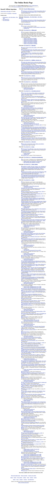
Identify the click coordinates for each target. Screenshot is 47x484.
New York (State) (6, 20)
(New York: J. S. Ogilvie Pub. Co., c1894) (33, 291)
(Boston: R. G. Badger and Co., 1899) (33, 274)
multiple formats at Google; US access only (31, 319)
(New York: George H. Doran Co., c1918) (34, 56)
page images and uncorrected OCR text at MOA (32, 250)
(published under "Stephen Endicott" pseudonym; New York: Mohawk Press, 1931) (33, 202)
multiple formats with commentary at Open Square (33, 161)
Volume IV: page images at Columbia (30, 41)
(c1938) (28, 386)
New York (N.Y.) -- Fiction (29, 179)
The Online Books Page (23, 2)
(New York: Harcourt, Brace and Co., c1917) (32, 344)
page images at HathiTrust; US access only (31, 123)
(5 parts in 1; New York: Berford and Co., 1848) (33, 265)
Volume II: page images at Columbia (30, 39)
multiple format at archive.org (29, 245)
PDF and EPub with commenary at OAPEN (32, 162)
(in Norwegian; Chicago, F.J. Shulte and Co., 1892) (33, 220)
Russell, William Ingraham (29, 8)
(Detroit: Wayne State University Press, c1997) (33, 175)
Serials (35, 477)
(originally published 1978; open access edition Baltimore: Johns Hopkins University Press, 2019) (33, 167)
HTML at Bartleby (27, 153)
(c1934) (27, 437)
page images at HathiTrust (28, 89)
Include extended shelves (33, 5)
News (17, 479)
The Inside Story (31, 479)
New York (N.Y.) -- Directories (30, 141)
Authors (24, 477)
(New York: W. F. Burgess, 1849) (32, 124)
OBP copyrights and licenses (23, 482)
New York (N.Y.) (6, 19)
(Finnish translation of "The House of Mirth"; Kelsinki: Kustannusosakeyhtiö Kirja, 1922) (32, 278)
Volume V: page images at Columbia (30, 42)
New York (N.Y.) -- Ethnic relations (31, 164)
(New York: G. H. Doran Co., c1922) (33, 342)
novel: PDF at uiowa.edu (28, 187)
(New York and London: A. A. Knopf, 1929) (32, 439)
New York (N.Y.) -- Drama (29, 146)
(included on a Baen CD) (31, 422)
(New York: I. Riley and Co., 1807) (33, 128)
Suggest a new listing (32, 475)
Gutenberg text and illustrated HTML (30, 359)
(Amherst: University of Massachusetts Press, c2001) (33, 172)
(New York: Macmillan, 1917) (30, 340)
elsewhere (14, 13)
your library (9, 13)
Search (15, 477)
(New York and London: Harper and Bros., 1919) (33, 365)
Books (14, 479)
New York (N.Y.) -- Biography (30, 45)
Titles (28, 477)
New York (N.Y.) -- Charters (29, 75)
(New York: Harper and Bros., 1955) (34, 311)
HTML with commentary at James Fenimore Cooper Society (35, 27)
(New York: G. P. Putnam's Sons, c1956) (33, 191)
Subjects (31, 477)
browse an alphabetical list (18, 6)
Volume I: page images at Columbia (30, 38)
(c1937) (27, 298)
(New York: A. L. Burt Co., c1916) (33, 354)
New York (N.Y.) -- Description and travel (32, 90)
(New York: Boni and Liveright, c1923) (33, 412)
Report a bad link (24, 475)
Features (21, 479)
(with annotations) (34, 208)
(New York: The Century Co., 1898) (33, 352)
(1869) (30, 133)
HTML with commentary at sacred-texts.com (32, 224)
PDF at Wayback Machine (28, 431)
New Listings (19, 477)
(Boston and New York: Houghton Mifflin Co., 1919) (33, 234)
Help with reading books (15, 475)
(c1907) (29, 420)
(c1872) (32, 108)
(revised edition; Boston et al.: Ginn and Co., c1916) (33, 138)
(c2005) (29, 47)
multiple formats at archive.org (29, 105)
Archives (25, 479)
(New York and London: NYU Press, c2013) (33, 63)
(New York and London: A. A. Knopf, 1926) (32, 443)
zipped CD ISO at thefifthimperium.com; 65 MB (32, 286)
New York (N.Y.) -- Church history (31, 81)
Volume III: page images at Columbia (30, 40)
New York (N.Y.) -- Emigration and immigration (33, 157)
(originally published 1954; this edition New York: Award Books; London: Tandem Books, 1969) (32, 199)
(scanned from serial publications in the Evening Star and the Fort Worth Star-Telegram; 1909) (33, 262)
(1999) (26, 135)
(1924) (29, 468)
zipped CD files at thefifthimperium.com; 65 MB (32, 287)
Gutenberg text (26, 28)
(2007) (34, 188)
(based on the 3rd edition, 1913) (33, 12)
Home (11, 477)
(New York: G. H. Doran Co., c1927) (33, 441)
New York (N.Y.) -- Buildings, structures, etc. (32, 60)
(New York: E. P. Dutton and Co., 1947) (33, 195)
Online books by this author (6, 11)
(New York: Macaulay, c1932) (31, 300)
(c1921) (28, 338)
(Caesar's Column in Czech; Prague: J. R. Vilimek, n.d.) (33, 239)
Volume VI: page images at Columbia (30, 43)
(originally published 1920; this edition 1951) (33, 193)
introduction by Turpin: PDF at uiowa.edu (31, 186)
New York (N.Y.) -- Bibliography (30, 30)
